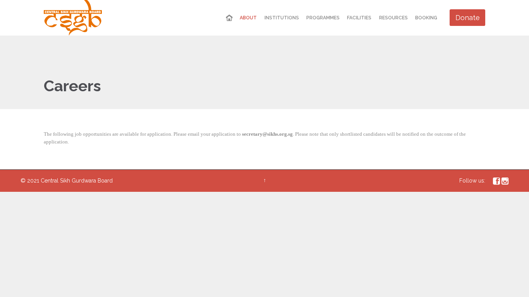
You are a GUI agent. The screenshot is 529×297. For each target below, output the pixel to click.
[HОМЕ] (229, 18)
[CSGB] (73, 18)
